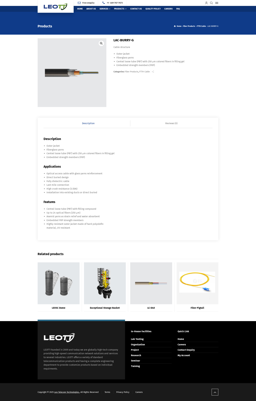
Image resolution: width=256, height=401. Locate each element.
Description (88, 123)
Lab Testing (137, 339)
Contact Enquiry (186, 349)
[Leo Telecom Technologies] (56, 6)
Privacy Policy (122, 392)
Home (181, 339)
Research (136, 355)
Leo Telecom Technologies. (66, 392)
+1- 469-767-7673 (115, 3)
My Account (184, 355)
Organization (138, 344)
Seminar (135, 360)
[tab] (88, 123)
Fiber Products (189, 26)
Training (135, 366)
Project (135, 349)
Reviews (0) (171, 123)
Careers (182, 344)
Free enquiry (88, 3)
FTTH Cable (201, 26)
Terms (107, 392)
